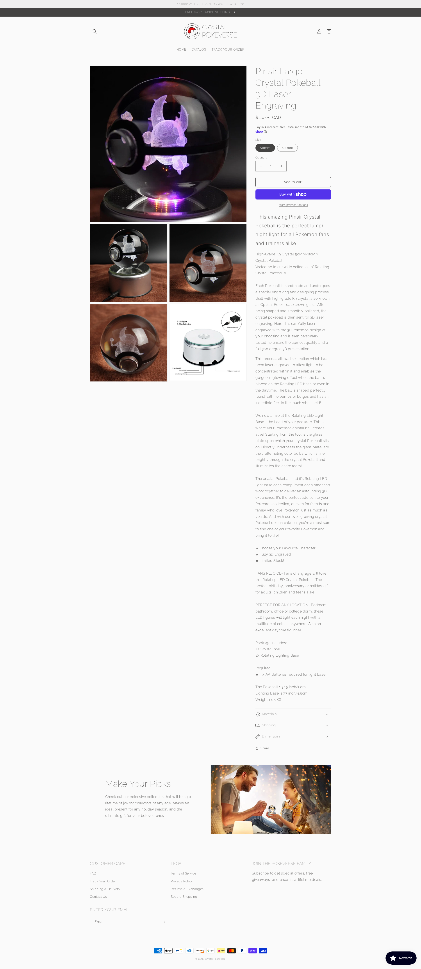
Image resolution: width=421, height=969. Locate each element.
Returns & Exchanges (187, 889)
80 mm (287, 148)
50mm (265, 148)
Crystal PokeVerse (215, 959)
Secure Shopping (184, 896)
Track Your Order (103, 881)
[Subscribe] (164, 922)
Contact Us (98, 896)
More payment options (293, 205)
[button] (95, 31)
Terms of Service (183, 873)
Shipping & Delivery (105, 889)
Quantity (261, 157)
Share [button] (264, 748)
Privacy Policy (182, 881)
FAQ (93, 873)
